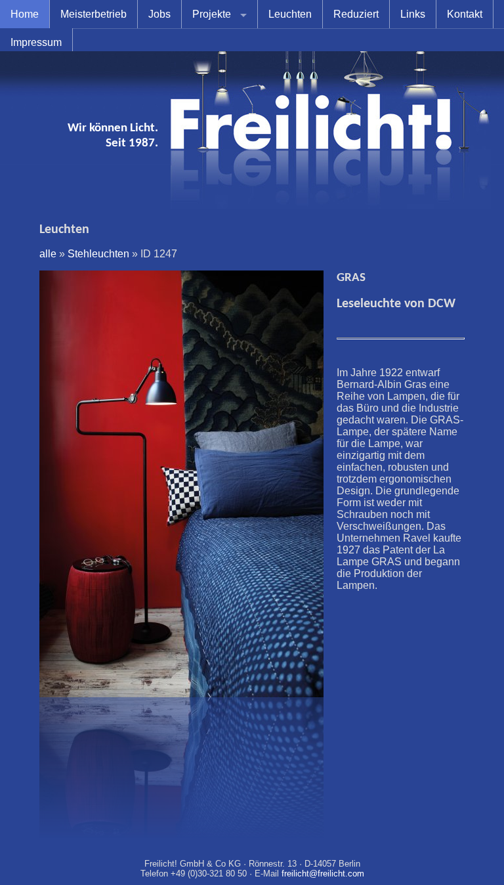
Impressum (36, 42)
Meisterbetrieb (93, 14)
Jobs (159, 14)
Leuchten (290, 14)
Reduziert (356, 14)
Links (412, 14)
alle (47, 253)
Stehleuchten (98, 253)
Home (24, 14)
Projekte (211, 14)
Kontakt (464, 14)
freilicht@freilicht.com (323, 873)
